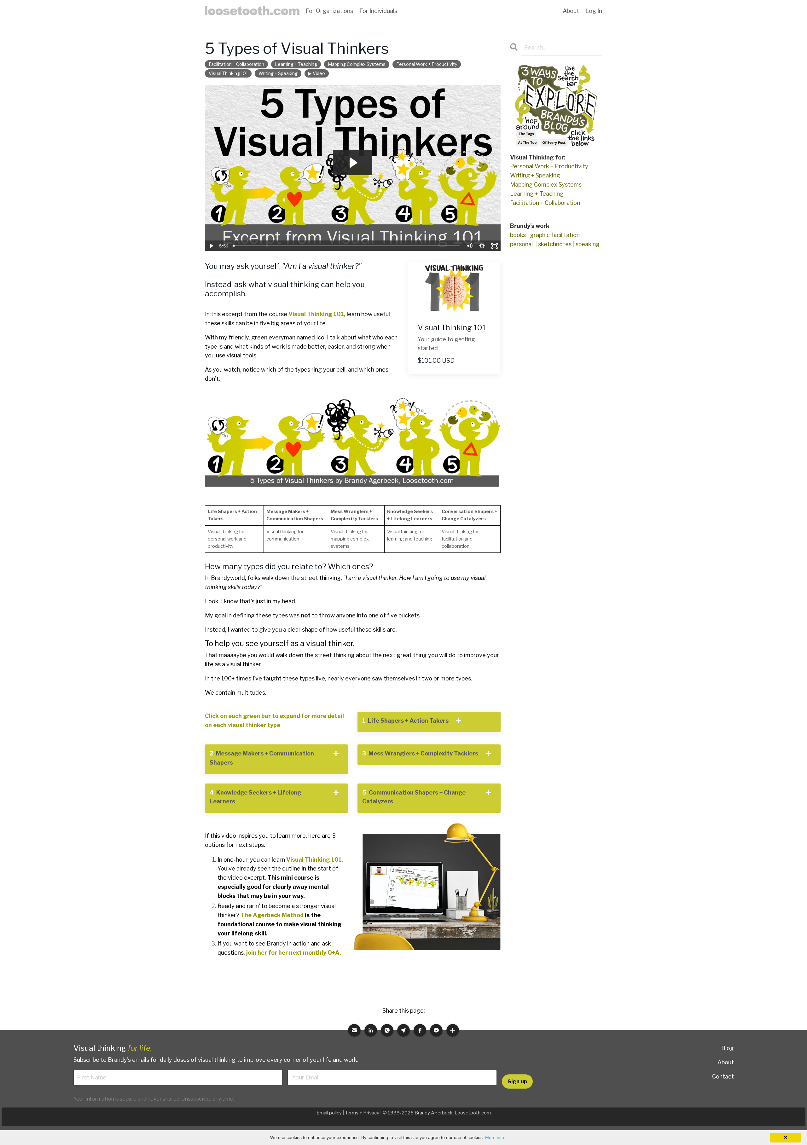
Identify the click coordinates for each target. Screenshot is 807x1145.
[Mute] (469, 245)
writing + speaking (278, 73)
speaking (588, 244)
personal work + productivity (426, 64)
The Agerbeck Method (272, 915)
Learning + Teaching (537, 193)
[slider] (347, 245)
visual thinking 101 (228, 73)
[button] (354, 1030)
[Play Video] (211, 245)
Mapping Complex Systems (546, 184)
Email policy (329, 1113)
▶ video (316, 73)
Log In (593, 11)
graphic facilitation (555, 235)
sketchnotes (555, 244)
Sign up (517, 1081)
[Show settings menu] (482, 245)
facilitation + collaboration (236, 64)
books (518, 235)
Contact (723, 1076)
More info (494, 1137)
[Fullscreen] (494, 245)
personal (521, 244)
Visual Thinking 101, (316, 314)
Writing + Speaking (535, 175)
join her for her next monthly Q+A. (294, 952)
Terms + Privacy (362, 1113)
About (725, 1062)
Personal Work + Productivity (549, 166)
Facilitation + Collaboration (545, 203)
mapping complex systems (357, 64)
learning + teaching (296, 64)
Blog (727, 1048)
